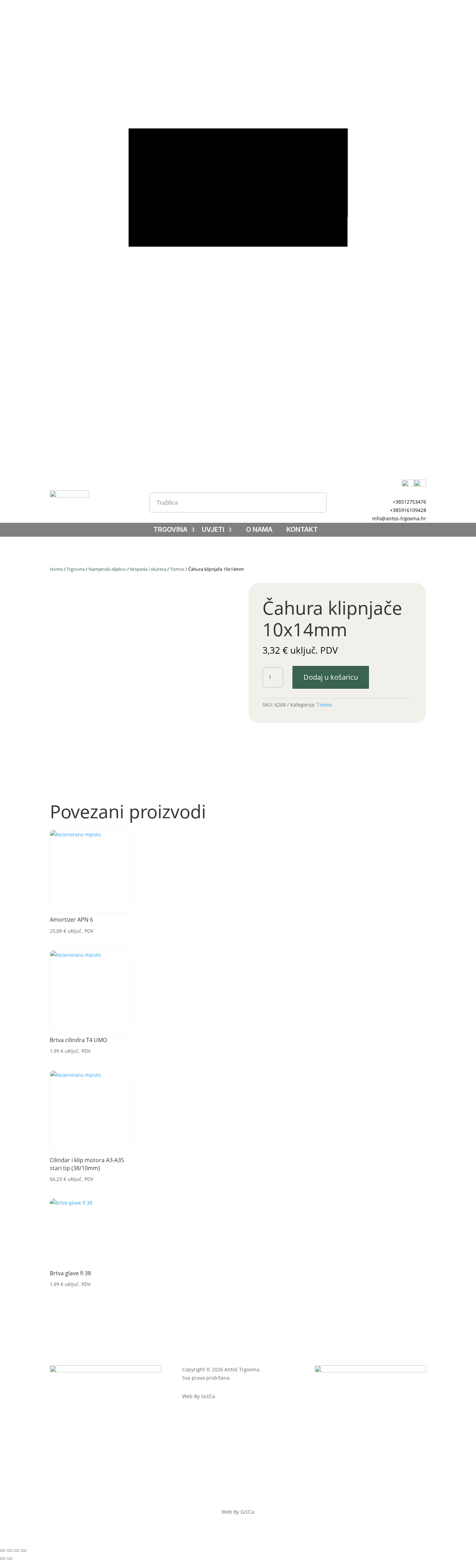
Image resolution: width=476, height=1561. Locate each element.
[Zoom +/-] (3, 1551)
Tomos (177, 569)
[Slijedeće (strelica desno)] (10, 1559)
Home (56, 569)
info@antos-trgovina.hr (399, 518)
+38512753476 (409, 501)
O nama (259, 530)
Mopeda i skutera (148, 569)
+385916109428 (408, 510)
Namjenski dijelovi (107, 569)
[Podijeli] (17, 1551)
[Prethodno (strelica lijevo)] (3, 1559)
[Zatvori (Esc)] (23, 1551)
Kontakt (302, 530)
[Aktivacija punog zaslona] (10, 1551)
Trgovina (170, 530)
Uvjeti (213, 530)
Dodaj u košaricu (331, 677)
